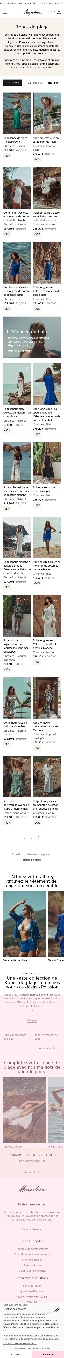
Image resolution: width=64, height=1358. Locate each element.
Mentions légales (32, 1260)
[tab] (26, 1172)
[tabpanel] (32, 1159)
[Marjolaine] (32, 12)
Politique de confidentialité (32, 1249)
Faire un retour (32, 1286)
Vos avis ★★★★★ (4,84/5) (32, 1296)
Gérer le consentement (32, 1270)
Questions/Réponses (32, 1291)
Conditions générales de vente (32, 1254)
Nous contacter (32, 1265)
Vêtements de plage (37, 854)
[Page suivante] (38, 837)
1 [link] (25, 837)
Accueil (16, 854)
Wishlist (32, 1302)
